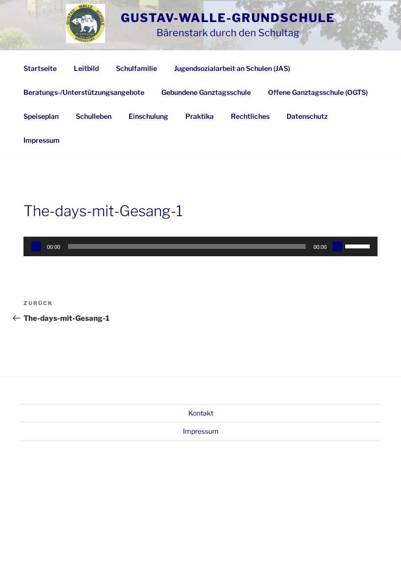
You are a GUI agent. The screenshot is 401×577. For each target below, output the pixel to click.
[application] (200, 246)
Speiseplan (41, 116)
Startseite (40, 68)
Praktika (199, 116)
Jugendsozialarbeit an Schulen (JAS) (232, 68)
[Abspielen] (36, 246)
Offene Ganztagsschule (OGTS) (318, 92)
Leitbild (86, 68)
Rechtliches (250, 116)
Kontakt (200, 413)
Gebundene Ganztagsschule (206, 92)
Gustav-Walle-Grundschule (228, 18)
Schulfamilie (136, 68)
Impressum (41, 140)
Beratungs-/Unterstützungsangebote (83, 92)
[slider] (359, 245)
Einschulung (148, 116)
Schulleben (93, 116)
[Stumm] (337, 246)
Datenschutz (307, 116)
